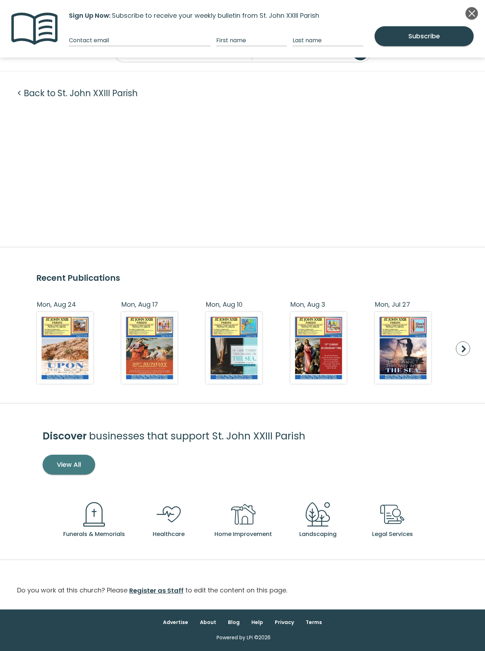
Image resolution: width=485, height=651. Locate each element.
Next (463, 348)
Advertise (175, 622)
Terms (314, 622)
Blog (234, 622)
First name (231, 40)
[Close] (471, 13)
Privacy (284, 622)
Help (257, 622)
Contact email (89, 40)
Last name (307, 40)
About (208, 622)
